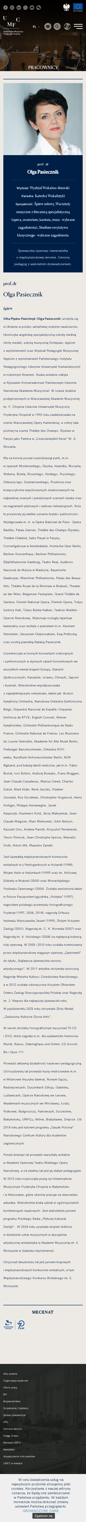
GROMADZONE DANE (41, 1510)
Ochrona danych (12, 1428)
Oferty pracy (10, 1387)
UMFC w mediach (13, 1463)
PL (35, 26)
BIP (5, 1394)
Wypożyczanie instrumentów (19, 1456)
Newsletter (9, 1449)
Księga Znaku (11, 1435)
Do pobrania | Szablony (15, 1408)
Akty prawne (10, 1373)
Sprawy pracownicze (14, 1415)
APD (5, 1422)
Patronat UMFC (12, 1442)
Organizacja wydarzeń (15, 1380)
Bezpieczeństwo (11, 1401)
